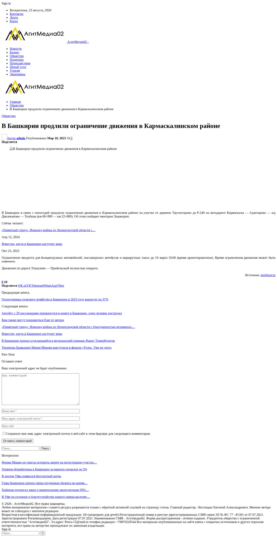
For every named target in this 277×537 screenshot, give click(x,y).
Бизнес (14, 52)
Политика (17, 59)
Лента (14, 17)
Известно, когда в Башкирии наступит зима (32, 244)
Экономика (17, 74)
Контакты (16, 14)
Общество (17, 56)
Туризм (15, 70)
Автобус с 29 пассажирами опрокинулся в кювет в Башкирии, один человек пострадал (62, 313)
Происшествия (20, 63)
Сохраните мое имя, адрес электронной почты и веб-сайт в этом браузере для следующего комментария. (78, 433)
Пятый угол (18, 67)
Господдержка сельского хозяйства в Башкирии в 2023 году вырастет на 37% (55, 299)
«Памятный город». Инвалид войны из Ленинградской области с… (49, 230)
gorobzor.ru (268, 275)
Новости (16, 48)
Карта (14, 21)
